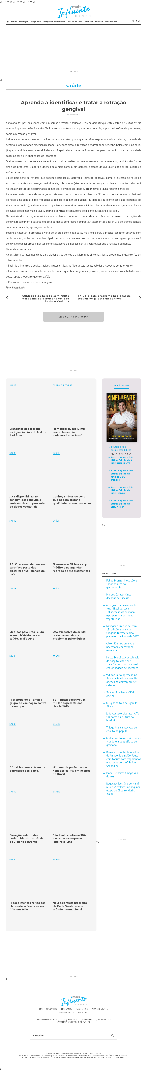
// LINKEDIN (87, 1019)
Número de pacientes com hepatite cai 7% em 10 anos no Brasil (71, 771)
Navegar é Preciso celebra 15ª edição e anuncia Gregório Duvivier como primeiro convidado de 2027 (122, 631)
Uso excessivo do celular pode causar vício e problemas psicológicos (70, 635)
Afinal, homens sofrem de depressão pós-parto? (27, 769)
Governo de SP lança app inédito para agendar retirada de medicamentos (71, 568)
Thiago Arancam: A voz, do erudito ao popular (121, 729)
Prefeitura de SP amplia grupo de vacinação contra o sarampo (27, 703)
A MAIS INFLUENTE (100, 1009)
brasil (56, 656)
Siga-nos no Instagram (73, 317)
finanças (23, 21)
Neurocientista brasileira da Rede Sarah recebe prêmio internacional (70, 906)
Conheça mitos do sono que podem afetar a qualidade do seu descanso (72, 500)
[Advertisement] (73, 49)
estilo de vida (75, 21)
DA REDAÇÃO (111, 21)
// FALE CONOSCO (103, 1019)
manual (89, 21)
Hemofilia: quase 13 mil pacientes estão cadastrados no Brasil (69, 432)
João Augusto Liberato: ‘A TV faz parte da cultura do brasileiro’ (122, 717)
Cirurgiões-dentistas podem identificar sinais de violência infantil (26, 839)
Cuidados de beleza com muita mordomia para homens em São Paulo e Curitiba (45, 299)
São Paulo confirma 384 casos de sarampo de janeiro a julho (69, 839)
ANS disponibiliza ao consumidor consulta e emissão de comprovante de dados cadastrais (27, 501)
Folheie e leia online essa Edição (121, 448)
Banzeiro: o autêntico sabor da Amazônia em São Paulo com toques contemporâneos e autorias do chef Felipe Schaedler (123, 759)
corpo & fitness (62, 385)
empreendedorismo (54, 21)
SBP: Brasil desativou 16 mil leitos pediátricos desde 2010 (69, 703)
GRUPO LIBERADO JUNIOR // (47, 1019)
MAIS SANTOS (82, 1009)
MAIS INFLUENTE (66, 1012)
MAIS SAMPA (66, 1009)
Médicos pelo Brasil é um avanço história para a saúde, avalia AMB (26, 635)
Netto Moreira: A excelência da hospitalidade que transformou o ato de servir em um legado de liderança (122, 663)
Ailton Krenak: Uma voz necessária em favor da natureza (120, 647)
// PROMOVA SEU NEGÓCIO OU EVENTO (73, 1022)
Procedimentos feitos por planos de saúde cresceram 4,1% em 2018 (28, 906)
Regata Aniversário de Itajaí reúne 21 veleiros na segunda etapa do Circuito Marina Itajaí (123, 789)
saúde (12, 385)
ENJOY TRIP (83, 1012)
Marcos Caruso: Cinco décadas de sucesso (118, 596)
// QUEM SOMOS (70, 1019)
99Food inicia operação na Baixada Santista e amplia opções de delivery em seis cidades (122, 680)
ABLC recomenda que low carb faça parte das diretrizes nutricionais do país (27, 569)
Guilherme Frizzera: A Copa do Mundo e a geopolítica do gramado (123, 741)
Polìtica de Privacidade (114, 1057)
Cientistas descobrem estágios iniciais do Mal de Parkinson (27, 432)
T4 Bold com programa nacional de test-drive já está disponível (104, 297)
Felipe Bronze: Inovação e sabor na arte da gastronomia (121, 584)
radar (14, 21)
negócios (36, 21)
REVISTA (99, 21)
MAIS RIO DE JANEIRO (48, 1009)
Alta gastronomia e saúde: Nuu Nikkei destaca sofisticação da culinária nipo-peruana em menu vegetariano (121, 612)
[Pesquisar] (139, 21)
